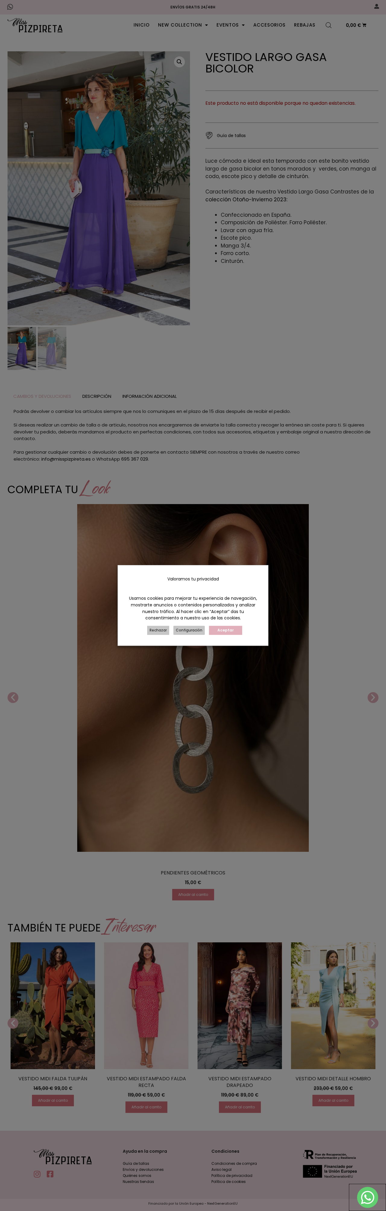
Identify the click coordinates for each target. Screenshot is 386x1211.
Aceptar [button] (225, 630)
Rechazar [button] (158, 630)
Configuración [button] (189, 630)
